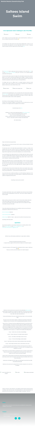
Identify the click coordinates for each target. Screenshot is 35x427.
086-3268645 (8, 226)
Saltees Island (6, 71)
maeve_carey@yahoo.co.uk (17, 226)
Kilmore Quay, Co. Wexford (10, 72)
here (24, 46)
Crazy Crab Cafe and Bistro (6, 214)
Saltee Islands (28, 310)
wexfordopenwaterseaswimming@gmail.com (10, 227)
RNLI (30, 71)
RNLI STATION (25, 112)
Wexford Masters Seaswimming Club (12, 1)
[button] (1, 34)
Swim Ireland (5, 94)
